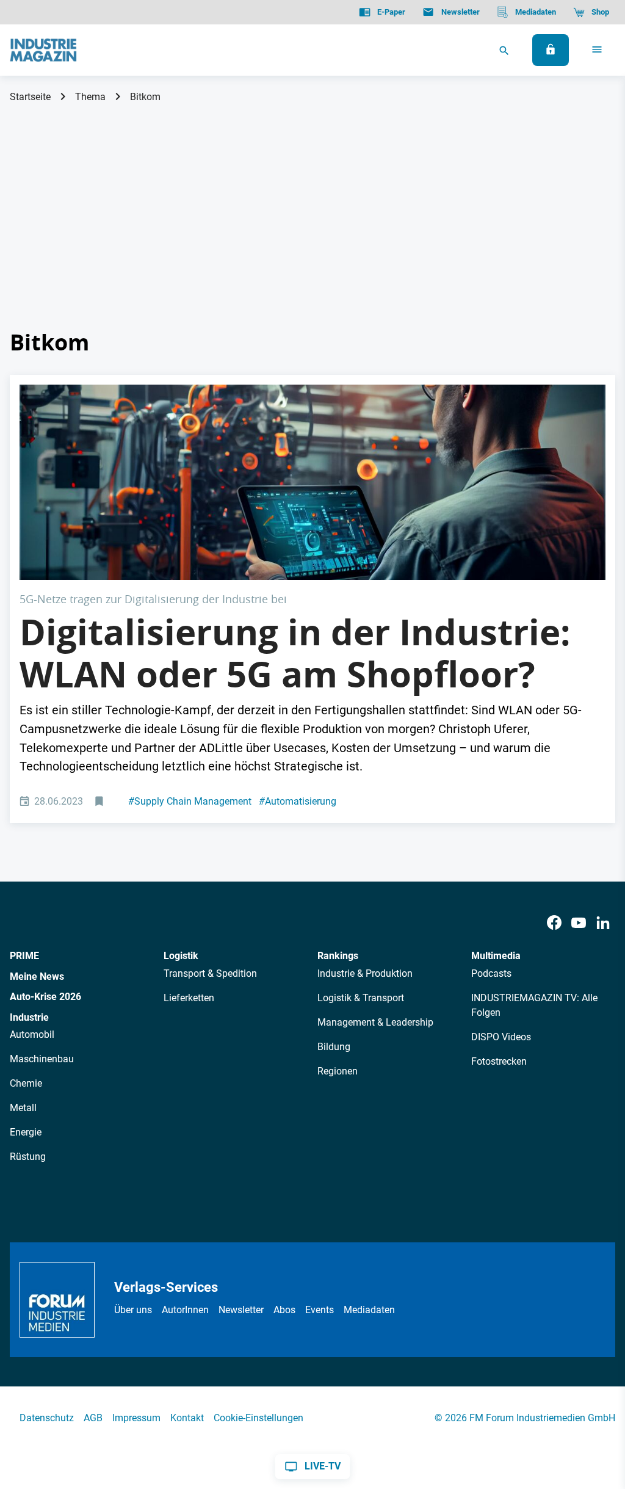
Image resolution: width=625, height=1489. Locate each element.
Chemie (26, 1083)
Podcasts (491, 973)
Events (319, 1310)
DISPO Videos (501, 1037)
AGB (93, 1418)
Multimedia (496, 956)
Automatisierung (297, 801)
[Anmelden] (550, 50)
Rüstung (28, 1156)
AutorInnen (185, 1310)
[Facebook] (554, 923)
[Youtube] (578, 923)
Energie (26, 1132)
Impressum (136, 1418)
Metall (23, 1108)
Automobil (32, 1034)
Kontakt (187, 1418)
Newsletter (241, 1310)
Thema (90, 97)
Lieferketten (189, 998)
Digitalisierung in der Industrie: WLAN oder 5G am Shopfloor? (295, 653)
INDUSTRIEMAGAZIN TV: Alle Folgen (534, 1005)
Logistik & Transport (360, 998)
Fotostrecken (499, 1061)
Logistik (181, 956)
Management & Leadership (375, 1022)
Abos (284, 1310)
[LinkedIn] (603, 923)
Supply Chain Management (189, 801)
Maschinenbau (42, 1059)
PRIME (24, 956)
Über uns (133, 1310)
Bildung (333, 1046)
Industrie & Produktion (365, 973)
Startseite (30, 97)
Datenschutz (47, 1418)
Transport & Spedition (210, 973)
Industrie (29, 1017)
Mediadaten (369, 1310)
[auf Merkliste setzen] (100, 801)
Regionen (337, 1071)
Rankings (337, 956)
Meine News (37, 976)
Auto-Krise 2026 (45, 996)
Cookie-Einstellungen (258, 1418)
